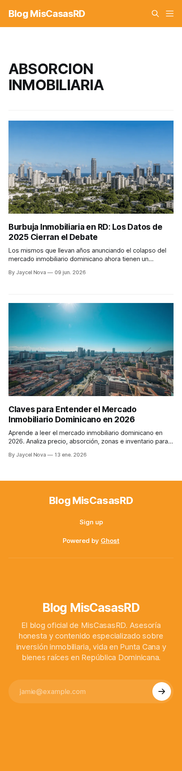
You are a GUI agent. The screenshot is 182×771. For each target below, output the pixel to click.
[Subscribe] (161, 691)
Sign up (91, 522)
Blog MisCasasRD (46, 13)
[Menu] (169, 13)
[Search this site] (155, 13)
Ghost (110, 541)
